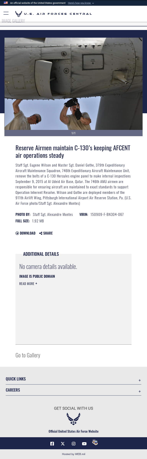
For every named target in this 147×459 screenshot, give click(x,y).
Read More (27, 283)
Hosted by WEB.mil (73, 454)
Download (27, 233)
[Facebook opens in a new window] (52, 444)
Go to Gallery (28, 355)
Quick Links (16, 379)
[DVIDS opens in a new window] (95, 442)
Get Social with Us (73, 408)
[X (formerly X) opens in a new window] (63, 444)
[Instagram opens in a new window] (73, 444)
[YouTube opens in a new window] (84, 444)
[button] (81, 3)
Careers (13, 390)
